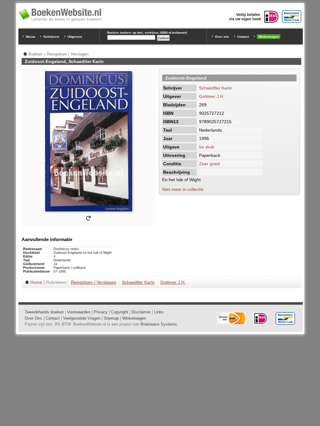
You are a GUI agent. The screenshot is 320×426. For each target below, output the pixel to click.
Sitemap (111, 318)
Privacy (101, 312)
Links (159, 312)
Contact (243, 36)
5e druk (206, 146)
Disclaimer (141, 312)
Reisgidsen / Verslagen (93, 282)
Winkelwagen (268, 36)
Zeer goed (209, 163)
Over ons (222, 36)
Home (36, 282)
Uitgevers (75, 36)
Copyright (119, 312)
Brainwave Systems (159, 324)
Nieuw (30, 36)
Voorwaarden (78, 312)
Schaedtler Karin (215, 87)
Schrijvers (51, 36)
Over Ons (33, 318)
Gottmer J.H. (211, 96)
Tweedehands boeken (44, 312)
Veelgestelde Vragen (81, 318)
